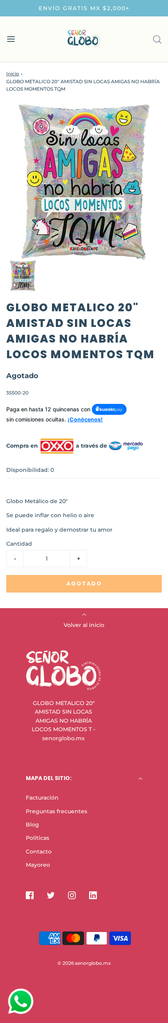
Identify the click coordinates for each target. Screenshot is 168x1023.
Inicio (12, 74)
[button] (22, 275)
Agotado (84, 583)
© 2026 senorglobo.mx (84, 963)
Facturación (42, 797)
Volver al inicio (84, 624)
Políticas (37, 837)
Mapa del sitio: (48, 778)
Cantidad (19, 543)
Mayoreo (38, 864)
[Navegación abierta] (10, 39)
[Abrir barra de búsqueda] (157, 39)
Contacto (39, 851)
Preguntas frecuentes (56, 811)
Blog (32, 824)
